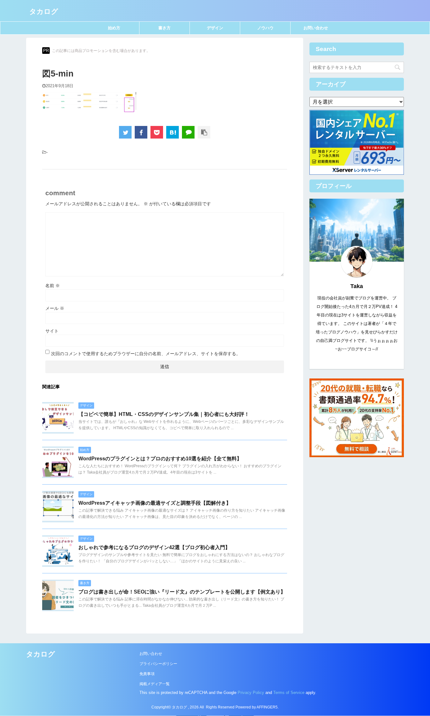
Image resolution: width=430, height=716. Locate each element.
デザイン (215, 28)
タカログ (43, 11)
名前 (52, 285)
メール (54, 308)
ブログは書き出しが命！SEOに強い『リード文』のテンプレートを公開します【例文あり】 (182, 591)
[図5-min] (172, 132)
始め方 (114, 28)
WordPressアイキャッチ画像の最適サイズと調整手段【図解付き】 (154, 503)
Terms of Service (288, 692)
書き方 (164, 28)
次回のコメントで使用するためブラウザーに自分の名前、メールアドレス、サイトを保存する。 (145, 353)
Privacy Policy (251, 692)
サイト (52, 330)
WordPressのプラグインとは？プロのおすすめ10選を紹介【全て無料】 (160, 458)
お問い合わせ (315, 28)
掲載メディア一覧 (154, 684)
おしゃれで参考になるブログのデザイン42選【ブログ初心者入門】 (154, 547)
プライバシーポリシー (158, 664)
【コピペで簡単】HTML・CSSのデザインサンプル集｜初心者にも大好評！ (163, 414)
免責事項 (147, 674)
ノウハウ (265, 28)
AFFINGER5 (267, 707)
